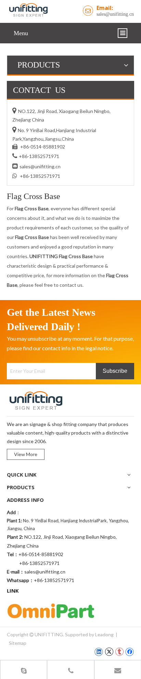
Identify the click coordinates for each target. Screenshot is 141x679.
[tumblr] (119, 651)
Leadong (104, 634)
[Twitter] (109, 651)
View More (25, 454)
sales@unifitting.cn (115, 14)
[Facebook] (129, 651)
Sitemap (17, 643)
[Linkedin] (98, 651)
